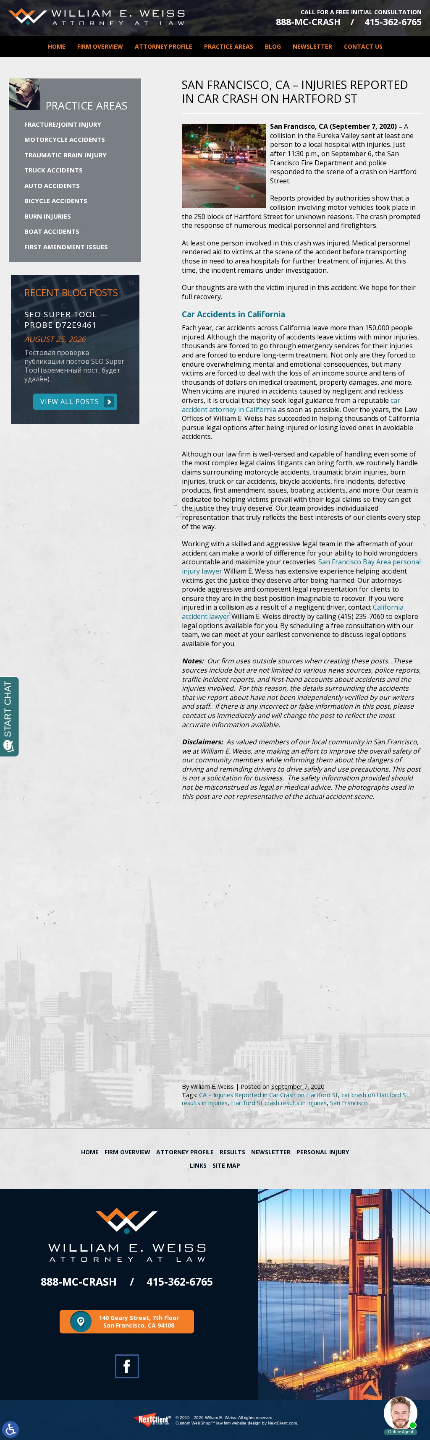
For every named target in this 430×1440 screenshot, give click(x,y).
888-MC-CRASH (308, 22)
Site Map (226, 1165)
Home (57, 46)
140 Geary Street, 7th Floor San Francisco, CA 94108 (139, 1321)
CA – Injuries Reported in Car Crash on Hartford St (268, 1095)
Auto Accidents (52, 185)
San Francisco (349, 1103)
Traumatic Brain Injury (65, 155)
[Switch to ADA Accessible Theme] (10, 1429)
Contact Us (363, 46)
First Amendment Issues (66, 247)
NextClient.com (282, 1423)
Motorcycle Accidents (64, 139)
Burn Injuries (47, 216)
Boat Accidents (51, 231)
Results (232, 1152)
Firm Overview (100, 46)
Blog (273, 46)
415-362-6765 (393, 22)
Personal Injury (322, 1152)
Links (198, 1165)
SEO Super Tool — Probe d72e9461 (66, 319)
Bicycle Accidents (55, 200)
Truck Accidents (53, 170)
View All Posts (69, 401)
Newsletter (312, 46)
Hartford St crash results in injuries (279, 1103)
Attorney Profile (163, 46)
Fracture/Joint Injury (62, 124)
